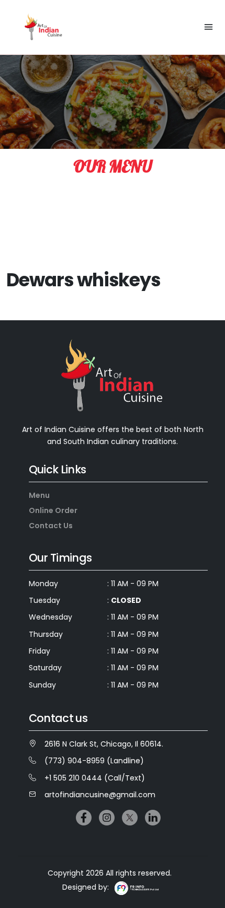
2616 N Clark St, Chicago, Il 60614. (103, 744)
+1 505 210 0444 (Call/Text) (94, 778)
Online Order (53, 510)
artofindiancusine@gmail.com (99, 794)
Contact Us (51, 525)
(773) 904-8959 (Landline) (94, 760)
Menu (39, 495)
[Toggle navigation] (208, 26)
